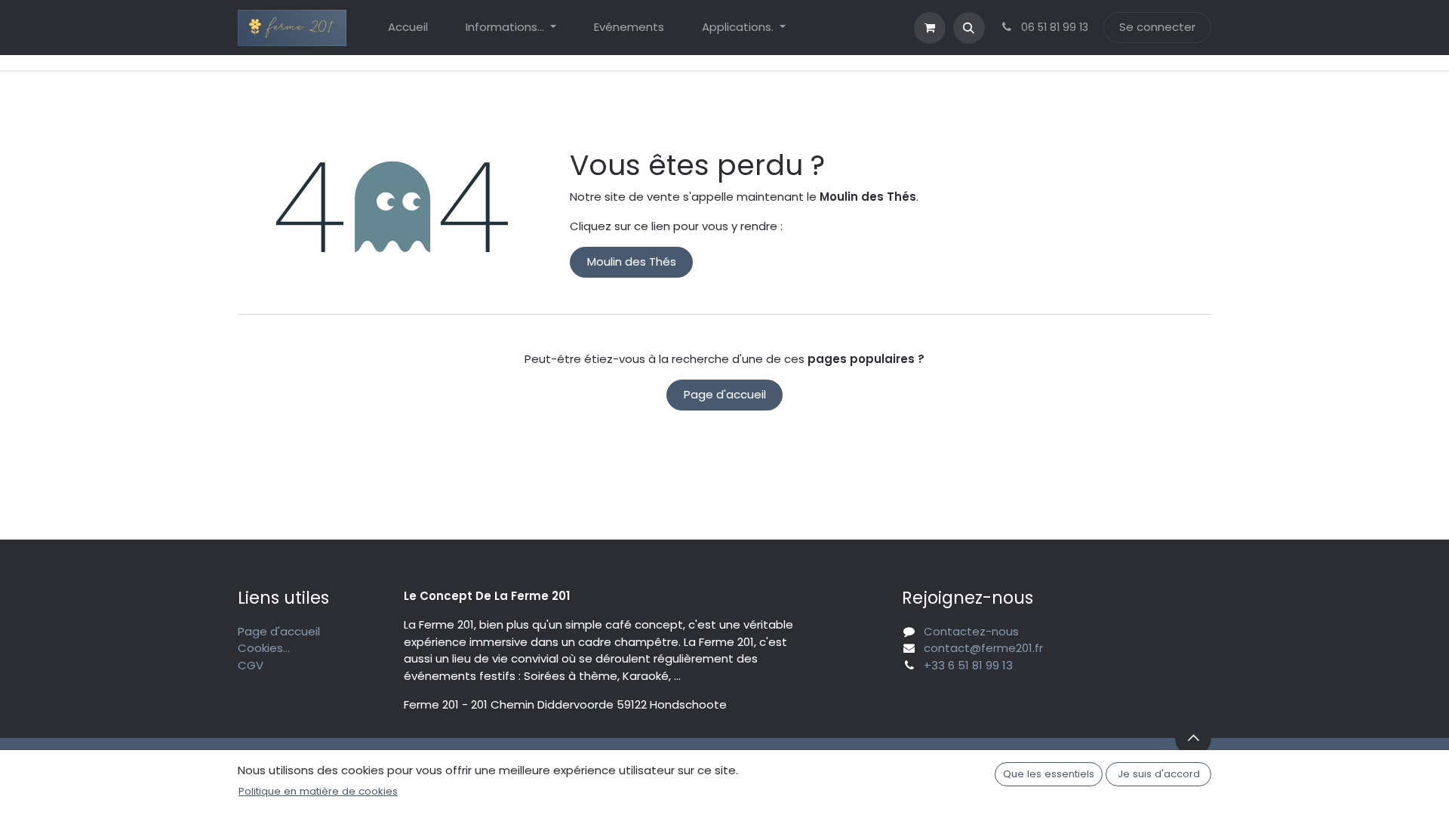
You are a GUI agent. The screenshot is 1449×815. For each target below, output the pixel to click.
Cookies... (264, 648)
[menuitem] (408, 27)
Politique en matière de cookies (318, 791)
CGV (250, 665)
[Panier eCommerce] (930, 28)
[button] (969, 28)
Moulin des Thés (631, 261)
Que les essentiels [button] (1048, 774)
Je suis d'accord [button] (1159, 774)
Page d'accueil (725, 394)
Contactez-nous (971, 631)
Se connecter (1157, 27)
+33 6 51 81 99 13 (968, 665)
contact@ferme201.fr (983, 648)
